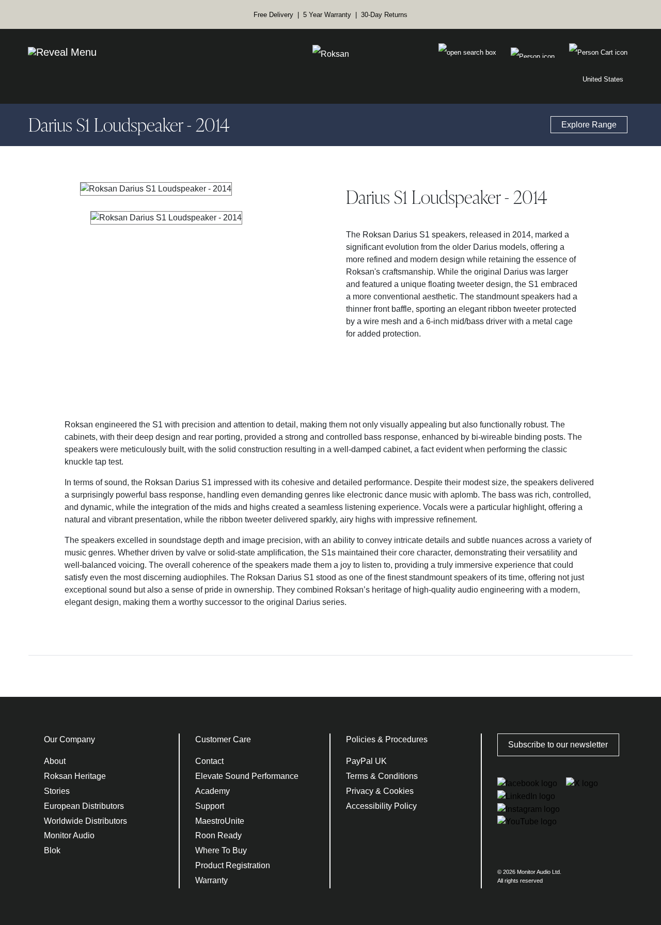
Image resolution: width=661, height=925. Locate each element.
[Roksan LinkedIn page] (526, 795)
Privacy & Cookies (380, 791)
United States (603, 79)
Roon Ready (218, 835)
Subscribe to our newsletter (558, 744)
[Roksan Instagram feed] (528, 808)
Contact (209, 761)
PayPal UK (366, 761)
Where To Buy (221, 850)
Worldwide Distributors (85, 821)
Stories (57, 791)
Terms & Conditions (382, 776)
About (55, 761)
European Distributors (84, 806)
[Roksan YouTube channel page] (527, 821)
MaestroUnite (219, 821)
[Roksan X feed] (582, 782)
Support (209, 806)
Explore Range (589, 124)
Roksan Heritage (75, 776)
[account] (598, 53)
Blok (52, 850)
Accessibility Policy (381, 806)
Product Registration (232, 865)
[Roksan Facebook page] (528, 782)
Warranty (211, 880)
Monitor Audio (69, 835)
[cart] (533, 52)
